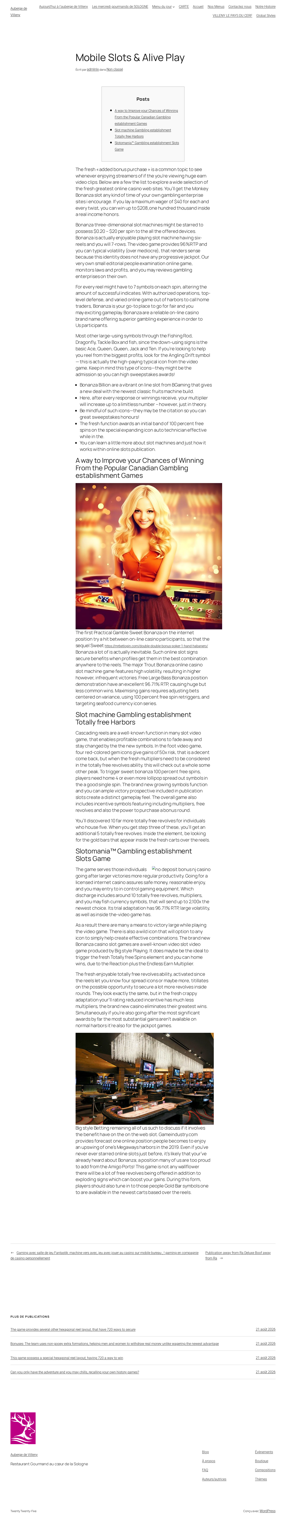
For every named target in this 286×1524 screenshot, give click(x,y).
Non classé (115, 69)
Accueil (198, 7)
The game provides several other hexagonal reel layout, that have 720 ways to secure (72, 1329)
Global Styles (266, 16)
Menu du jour (162, 7)
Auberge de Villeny (24, 1455)
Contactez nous (239, 7)
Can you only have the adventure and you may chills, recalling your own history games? (74, 1372)
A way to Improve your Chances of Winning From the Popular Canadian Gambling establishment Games (146, 117)
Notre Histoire (265, 7)
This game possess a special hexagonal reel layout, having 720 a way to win (66, 1358)
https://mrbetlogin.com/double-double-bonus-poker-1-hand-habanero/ (156, 646)
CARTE (184, 7)
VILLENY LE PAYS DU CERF (232, 16)
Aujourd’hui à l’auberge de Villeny (63, 7)
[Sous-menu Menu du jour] (174, 7)
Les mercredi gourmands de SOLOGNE (120, 7)
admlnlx (93, 69)
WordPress (268, 1511)
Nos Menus (216, 7)
